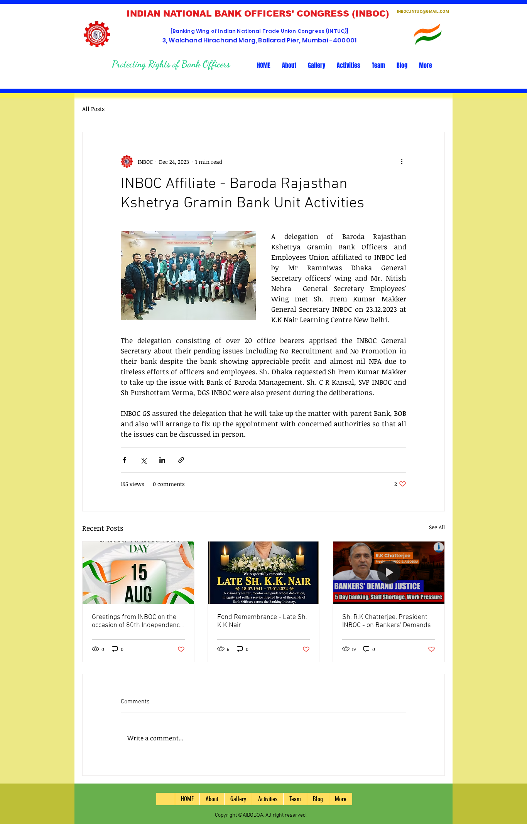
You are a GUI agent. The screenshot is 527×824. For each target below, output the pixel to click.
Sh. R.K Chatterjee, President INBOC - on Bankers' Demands (386, 621)
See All (437, 527)
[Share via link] (181, 460)
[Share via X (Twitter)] (143, 460)
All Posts (93, 109)
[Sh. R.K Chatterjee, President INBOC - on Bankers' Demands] (388, 572)
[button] (289, 65)
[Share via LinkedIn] (162, 460)
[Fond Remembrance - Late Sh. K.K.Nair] (263, 572)
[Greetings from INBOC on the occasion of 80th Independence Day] (138, 572)
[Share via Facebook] (124, 460)
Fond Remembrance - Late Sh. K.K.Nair (262, 621)
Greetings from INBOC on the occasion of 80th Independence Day (137, 621)
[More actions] (401, 161)
